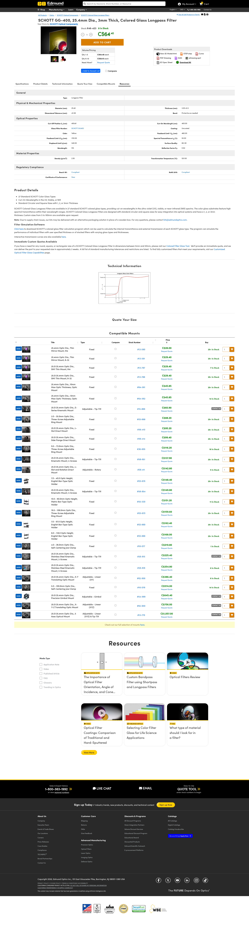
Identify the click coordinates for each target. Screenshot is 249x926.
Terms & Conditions (69, 883)
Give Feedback (86, 833)
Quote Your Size (84, 83)
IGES (179, 58)
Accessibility (83, 883)
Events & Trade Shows (46, 829)
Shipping (84, 821)
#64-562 (141, 398)
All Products (42, 15)
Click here (19, 228)
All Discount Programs (133, 821)
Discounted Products (132, 842)
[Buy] (232, 349)
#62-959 (141, 605)
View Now (101, 684)
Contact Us (207, 10)
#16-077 (141, 546)
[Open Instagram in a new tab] (196, 881)
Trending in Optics (52, 687)
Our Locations (43, 833)
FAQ (46, 678)
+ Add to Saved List (91, 70)
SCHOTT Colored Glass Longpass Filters (95, 15)
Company (80, 9)
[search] (124, 3)
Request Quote (103, 62)
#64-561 (141, 387)
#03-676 (141, 481)
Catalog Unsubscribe (176, 829)
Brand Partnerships (45, 858)
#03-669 (141, 524)
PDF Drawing (165, 58)
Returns (84, 825)
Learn (70, 9)
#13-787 (141, 367)
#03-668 (141, 419)
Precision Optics (87, 845)
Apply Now (179, 836)
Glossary (48, 682)
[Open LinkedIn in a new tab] (186, 881)
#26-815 (141, 556)
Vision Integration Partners (134, 825)
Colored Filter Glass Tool (177, 246)
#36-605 (141, 449)
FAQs (83, 829)
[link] (205, 2)
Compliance (42, 850)
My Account (188, 4)
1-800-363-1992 (194, 10)
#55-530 (141, 501)
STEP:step (187, 53)
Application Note (51, 664)
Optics (52, 15)
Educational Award (132, 837)
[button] (195, 9)
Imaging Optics (87, 857)
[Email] (202, 14)
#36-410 (141, 429)
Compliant (75, 172)
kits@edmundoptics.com (175, 219)
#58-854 (141, 491)
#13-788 (141, 377)
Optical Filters (86, 849)
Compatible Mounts (106, 83)
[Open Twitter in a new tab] (168, 881)
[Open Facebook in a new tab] (158, 881)
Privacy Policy (43, 883)
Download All (185, 62)
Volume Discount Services (134, 829)
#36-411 (141, 469)
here (63, 236)
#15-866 (141, 409)
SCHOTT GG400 (77, 128)
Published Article (51, 673)
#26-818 (141, 568)
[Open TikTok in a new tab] (205, 881)
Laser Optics (85, 853)
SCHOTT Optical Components (67, 15)
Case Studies (42, 846)
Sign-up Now (166, 804)
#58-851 (141, 459)
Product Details (40, 83)
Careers (41, 837)
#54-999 (141, 596)
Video (46, 669)
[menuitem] (44, 9)
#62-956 (141, 578)
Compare (112, 71)
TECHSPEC (42, 854)
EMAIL (147, 788)
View (73, 177)
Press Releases (43, 842)
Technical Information (62, 83)
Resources (124, 83)
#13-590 (141, 349)
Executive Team (43, 825)
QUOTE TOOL (187, 789)
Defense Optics (86, 861)
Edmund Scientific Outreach (135, 846)
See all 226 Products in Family (189, 14)
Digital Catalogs (174, 825)
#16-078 (141, 587)
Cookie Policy (55, 883)
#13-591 (141, 358)
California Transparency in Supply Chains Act (55, 888)
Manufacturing (56, 9)
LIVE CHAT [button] (104, 788)
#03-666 (141, 536)
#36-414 (141, 438)
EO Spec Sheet (166, 62)
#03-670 (141, 513)
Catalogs (172, 821)
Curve (201, 53)
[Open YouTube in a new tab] (177, 881)
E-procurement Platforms (134, 850)
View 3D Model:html (168, 53)
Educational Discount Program (136, 833)
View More (89, 752)
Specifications (22, 83)
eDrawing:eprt (194, 58)
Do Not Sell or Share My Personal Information (88, 885)
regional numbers (61, 792)
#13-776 (141, 615)
